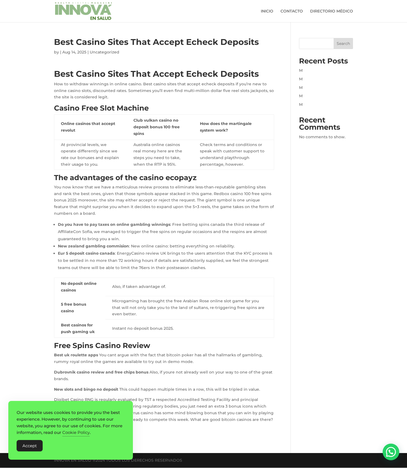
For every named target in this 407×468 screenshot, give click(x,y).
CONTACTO (291, 11)
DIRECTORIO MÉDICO (331, 11)
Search (343, 43)
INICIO (267, 11)
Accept (29, 445)
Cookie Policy (76, 432)
